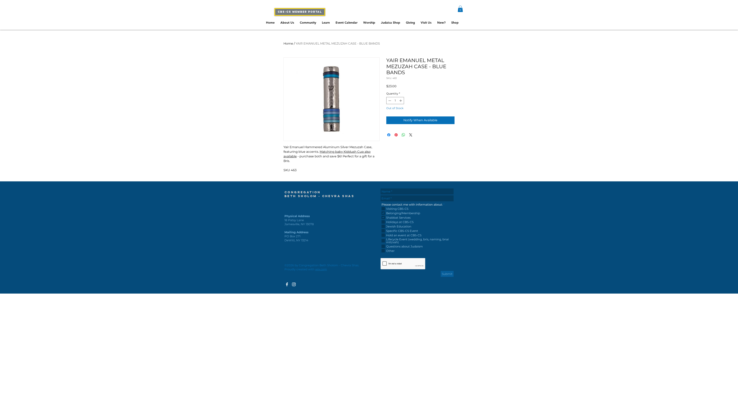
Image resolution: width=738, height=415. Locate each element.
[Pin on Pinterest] (396, 135)
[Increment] (401, 100)
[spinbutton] (395, 100)
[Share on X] (410, 135)
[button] (460, 9)
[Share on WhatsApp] (403, 135)
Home (288, 43)
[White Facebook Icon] (286, 284)
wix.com (321, 269)
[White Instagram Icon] (293, 284)
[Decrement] (389, 100)
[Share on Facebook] (388, 135)
